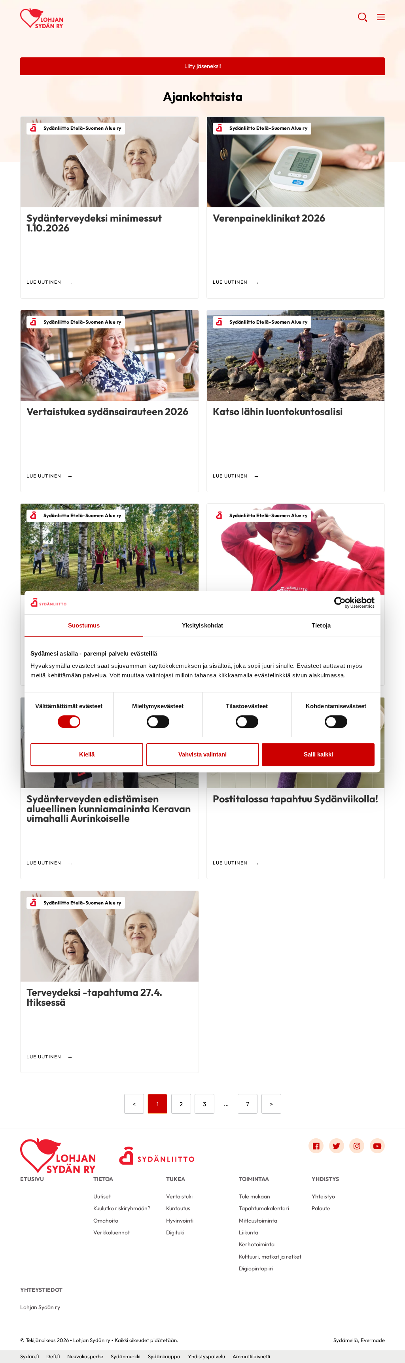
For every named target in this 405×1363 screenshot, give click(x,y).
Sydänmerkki (125, 1356)
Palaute (321, 1208)
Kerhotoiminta (256, 1244)
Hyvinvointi (179, 1220)
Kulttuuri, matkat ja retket (270, 1256)
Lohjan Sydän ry (40, 1307)
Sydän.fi (29, 1356)
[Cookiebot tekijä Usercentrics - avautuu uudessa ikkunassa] (340, 603)
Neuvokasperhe (85, 1356)
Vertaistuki (179, 1196)
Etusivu (32, 1179)
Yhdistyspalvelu (206, 1356)
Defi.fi (53, 1356)
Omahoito (105, 1220)
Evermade (373, 1340)
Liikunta (248, 1232)
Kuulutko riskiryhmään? (121, 1208)
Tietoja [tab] (321, 625)
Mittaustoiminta (258, 1220)
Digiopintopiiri (256, 1268)
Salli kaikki (318, 754)
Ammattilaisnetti (251, 1356)
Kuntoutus (178, 1208)
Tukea (175, 1179)
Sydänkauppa (164, 1356)
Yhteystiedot (41, 1289)
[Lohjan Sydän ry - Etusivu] (57, 1147)
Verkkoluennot (111, 1232)
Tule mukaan (254, 1196)
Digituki (175, 1232)
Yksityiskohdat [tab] (202, 625)
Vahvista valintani (202, 754)
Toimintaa (254, 1179)
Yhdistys (325, 1179)
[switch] (158, 721)
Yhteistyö (323, 1196)
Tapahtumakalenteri (264, 1208)
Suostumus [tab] (84, 625)
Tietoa (103, 1179)
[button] (362, 20)
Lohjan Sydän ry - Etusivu (83, 18)
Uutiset (102, 1196)
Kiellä (87, 754)
